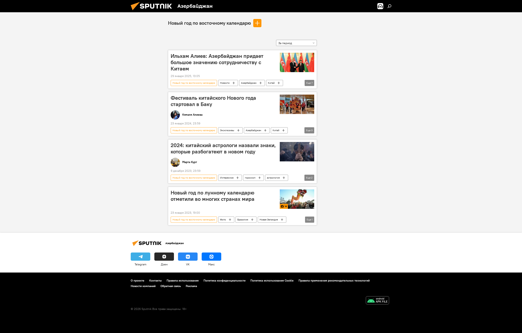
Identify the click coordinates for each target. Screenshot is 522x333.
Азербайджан (249, 82)
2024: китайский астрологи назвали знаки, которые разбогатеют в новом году (223, 148)
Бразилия (242, 219)
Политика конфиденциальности (224, 280)
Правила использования (183, 280)
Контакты (155, 280)
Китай (271, 82)
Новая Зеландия (269, 219)
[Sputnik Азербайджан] (152, 11)
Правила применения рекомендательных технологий (334, 280)
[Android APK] (377, 300)
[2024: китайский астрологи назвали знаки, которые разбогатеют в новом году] (297, 151)
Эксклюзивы (227, 130)
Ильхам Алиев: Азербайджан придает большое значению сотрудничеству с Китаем (217, 62)
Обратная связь (170, 286)
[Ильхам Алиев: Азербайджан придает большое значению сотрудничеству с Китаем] (297, 62)
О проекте (137, 280)
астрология (273, 177)
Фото (223, 219)
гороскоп (250, 177)
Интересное (226, 177)
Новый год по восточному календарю (209, 23)
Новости (225, 82)
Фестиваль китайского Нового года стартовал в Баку (213, 101)
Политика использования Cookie (272, 280)
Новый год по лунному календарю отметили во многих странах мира (212, 195)
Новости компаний (143, 286)
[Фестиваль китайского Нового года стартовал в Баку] (297, 104)
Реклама (191, 286)
